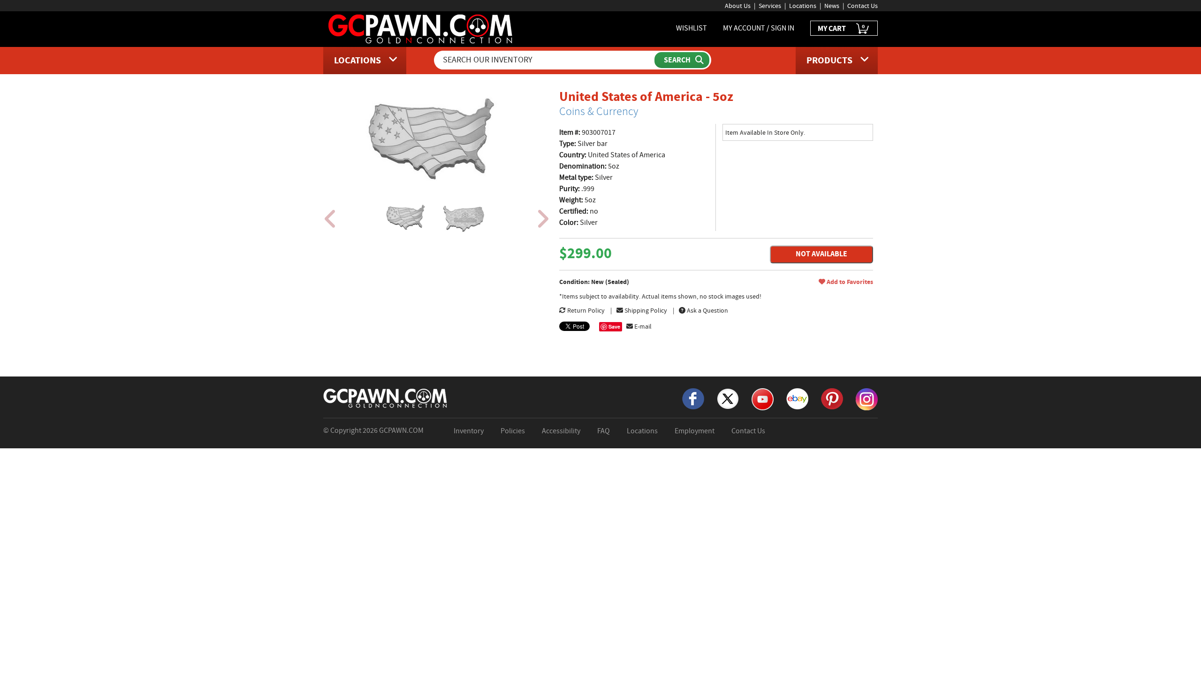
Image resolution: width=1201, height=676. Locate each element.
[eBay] (797, 398)
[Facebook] (693, 398)
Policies (513, 431)
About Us (738, 5)
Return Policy (585, 310)
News (831, 5)
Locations (802, 5)
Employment (695, 431)
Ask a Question (706, 310)
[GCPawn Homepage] (421, 28)
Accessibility (561, 431)
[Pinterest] (832, 398)
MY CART (841, 28)
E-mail (642, 326)
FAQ (603, 431)
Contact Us (862, 5)
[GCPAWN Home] (385, 397)
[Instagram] (867, 398)
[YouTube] (763, 398)
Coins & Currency (598, 111)
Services (770, 5)
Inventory (469, 431)
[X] (728, 398)
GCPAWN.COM (401, 430)
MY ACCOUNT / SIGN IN (758, 28)
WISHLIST (691, 28)
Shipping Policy (645, 310)
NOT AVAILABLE (821, 254)
